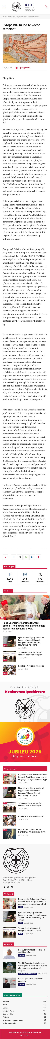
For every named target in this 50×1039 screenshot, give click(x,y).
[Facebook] (13, 557)
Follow (25, 573)
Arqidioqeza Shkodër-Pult (27, 973)
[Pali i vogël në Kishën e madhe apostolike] (9, 983)
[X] (20, 557)
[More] (38, 557)
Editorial (11, 17)
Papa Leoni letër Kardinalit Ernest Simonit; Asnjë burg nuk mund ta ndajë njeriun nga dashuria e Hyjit (24, 625)
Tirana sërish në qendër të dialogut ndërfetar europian (30, 653)
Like (9, 573)
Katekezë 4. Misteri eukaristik (31, 666)
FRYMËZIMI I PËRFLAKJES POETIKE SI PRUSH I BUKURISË (31, 831)
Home (5, 17)
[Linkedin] (32, 557)
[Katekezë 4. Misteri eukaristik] (9, 670)
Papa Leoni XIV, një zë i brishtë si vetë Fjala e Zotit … (31, 951)
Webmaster (25, 1035)
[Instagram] (8, 887)
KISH (2, 618)
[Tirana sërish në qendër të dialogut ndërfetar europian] (9, 656)
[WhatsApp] (26, 557)
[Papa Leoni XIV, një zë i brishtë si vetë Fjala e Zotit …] (9, 954)
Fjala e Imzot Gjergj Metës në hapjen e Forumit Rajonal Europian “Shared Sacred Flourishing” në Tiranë (31, 641)
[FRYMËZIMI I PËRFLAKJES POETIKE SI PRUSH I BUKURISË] (9, 834)
